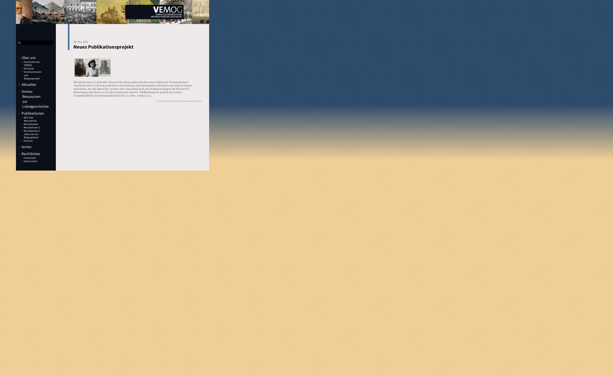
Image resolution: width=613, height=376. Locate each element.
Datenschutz (31, 161)
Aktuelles (29, 84)
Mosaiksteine (31, 124)
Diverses (28, 140)
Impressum (30, 157)
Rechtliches (31, 153)
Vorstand (29, 68)
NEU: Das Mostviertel (30, 119)
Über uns (29, 57)
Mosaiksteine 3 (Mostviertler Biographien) (32, 134)
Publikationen (33, 113)
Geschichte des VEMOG (32, 63)
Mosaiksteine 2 (32, 127)
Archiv (26, 146)
